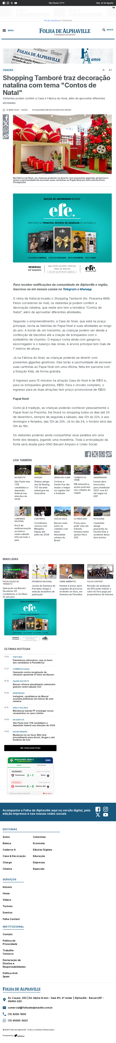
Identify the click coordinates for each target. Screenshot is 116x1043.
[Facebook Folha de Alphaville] (4, 3)
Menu (11, 30)
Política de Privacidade (10, 942)
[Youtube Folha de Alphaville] (15, 3)
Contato (8, 934)
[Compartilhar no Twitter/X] (6, 124)
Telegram (69, 289)
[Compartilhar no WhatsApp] (6, 130)
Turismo (8, 906)
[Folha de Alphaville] (48, 32)
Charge (7, 862)
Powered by (8, 1035)
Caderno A (9, 849)
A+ (110, 70)
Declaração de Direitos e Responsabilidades (14, 963)
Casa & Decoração (14, 856)
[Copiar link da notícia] (6, 136)
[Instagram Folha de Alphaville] (8, 3)
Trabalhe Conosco (8, 952)
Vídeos (7, 899)
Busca (109, 30)
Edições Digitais (42, 849)
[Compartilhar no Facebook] (6, 117)
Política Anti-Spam (10, 975)
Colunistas (39, 836)
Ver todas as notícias (30, 748)
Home (6, 893)
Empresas (39, 862)
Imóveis (7, 887)
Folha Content (11, 919)
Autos (6, 836)
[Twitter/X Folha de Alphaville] (12, 3)
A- (103, 70)
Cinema (7, 868)
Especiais (39, 868)
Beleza (7, 843)
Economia (39, 843)
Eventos (7, 912)
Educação (39, 856)
